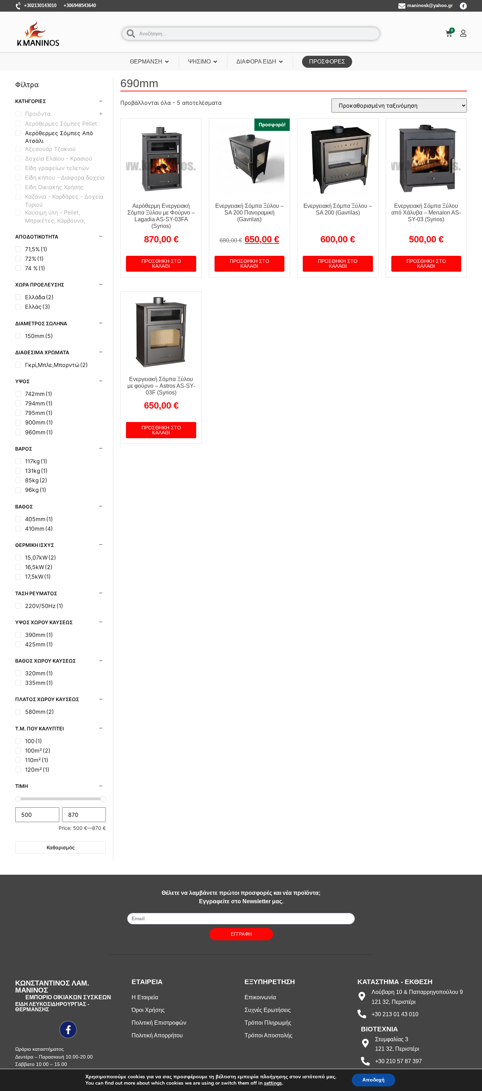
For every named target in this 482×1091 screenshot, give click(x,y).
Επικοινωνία (260, 997)
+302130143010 (40, 5)
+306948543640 (80, 5)
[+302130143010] (18, 6)
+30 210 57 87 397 (398, 1061)
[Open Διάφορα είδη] (281, 62)
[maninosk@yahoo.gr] (401, 6)
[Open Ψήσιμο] (215, 62)
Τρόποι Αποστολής (269, 1035)
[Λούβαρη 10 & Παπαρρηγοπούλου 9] (361, 996)
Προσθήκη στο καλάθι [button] (161, 263)
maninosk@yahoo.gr (430, 5)
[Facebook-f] (463, 6)
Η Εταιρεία (145, 997)
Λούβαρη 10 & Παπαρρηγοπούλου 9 (417, 992)
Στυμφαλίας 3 (391, 1039)
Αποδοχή (373, 1080)
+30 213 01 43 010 (395, 1014)
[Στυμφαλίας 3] (365, 1043)
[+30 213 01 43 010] (361, 1013)
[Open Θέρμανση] (167, 62)
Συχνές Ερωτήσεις (268, 1010)
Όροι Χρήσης (148, 1010)
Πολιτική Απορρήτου (157, 1035)
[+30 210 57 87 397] (365, 1061)
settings (273, 1083)
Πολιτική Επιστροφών (159, 1023)
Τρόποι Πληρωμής (268, 1023)
